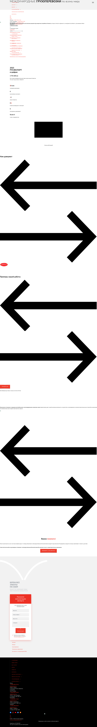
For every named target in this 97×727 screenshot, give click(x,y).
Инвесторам (14, 36)
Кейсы (13, 667)
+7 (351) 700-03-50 (18, 24)
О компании (15, 2)
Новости (14, 43)
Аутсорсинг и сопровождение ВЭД (19, 651)
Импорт (13, 7)
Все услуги (14, 38)
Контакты (14, 14)
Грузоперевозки (15, 9)
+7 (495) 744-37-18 (17, 20)
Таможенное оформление (17, 649)
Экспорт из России (16, 674)
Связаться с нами (13, 25)
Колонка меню (15, 681)
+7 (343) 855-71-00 (19, 22)
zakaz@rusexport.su (13, 686)
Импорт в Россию (16, 50)
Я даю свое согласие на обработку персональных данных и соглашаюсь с (20, 636)
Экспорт (14, 642)
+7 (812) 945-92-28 (21, 21)
